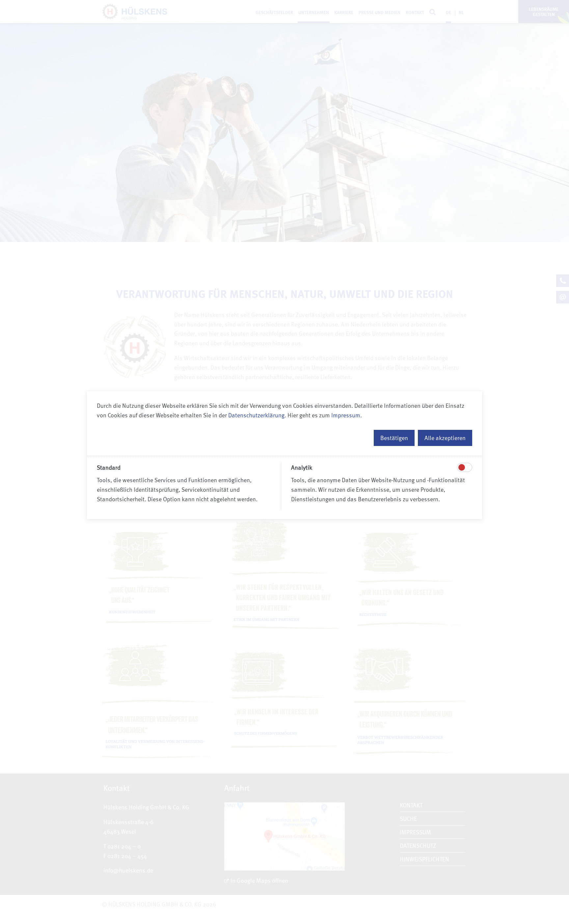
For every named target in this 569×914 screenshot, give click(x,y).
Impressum (345, 415)
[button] (394, 438)
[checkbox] (461, 467)
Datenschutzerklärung (256, 415)
